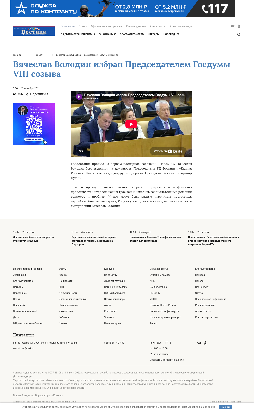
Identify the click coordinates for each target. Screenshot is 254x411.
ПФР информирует (114, 293)
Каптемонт (110, 311)
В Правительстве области (28, 323)
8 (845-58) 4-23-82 (114, 342)
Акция (107, 305)
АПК (152, 281)
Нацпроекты (66, 281)
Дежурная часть (68, 293)
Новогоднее (171, 34)
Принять (226, 407)
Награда (200, 274)
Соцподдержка (158, 287)
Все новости (202, 287)
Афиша (63, 274)
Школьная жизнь (68, 305)
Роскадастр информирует (164, 311)
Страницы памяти (160, 274)
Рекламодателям (136, 26)
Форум (62, 268)
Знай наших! (107, 34)
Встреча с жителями (115, 287)
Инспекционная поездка (73, 299)
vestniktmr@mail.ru (23, 348)
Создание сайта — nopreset (225, 401)
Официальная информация (106, 26)
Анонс (153, 323)
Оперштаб (19, 305)
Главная (17, 55)
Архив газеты (157, 26)
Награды (153, 34)
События (64, 317)
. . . (185, 34)
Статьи (83, 26)
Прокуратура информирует (165, 317)
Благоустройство (132, 34)
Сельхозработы (159, 268)
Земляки (109, 317)
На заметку (110, 274)
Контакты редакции (181, 26)
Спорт (16, 299)
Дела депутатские (114, 281)
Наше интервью (113, 323)
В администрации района (78, 34)
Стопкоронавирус (114, 299)
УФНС (153, 299)
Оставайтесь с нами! (25, 311)
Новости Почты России (163, 305)
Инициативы (66, 311)
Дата (16, 317)
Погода (199, 281)
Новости (39, 55)
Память (63, 323)
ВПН (61, 287)
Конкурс (109, 268)
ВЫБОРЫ (155, 293)
